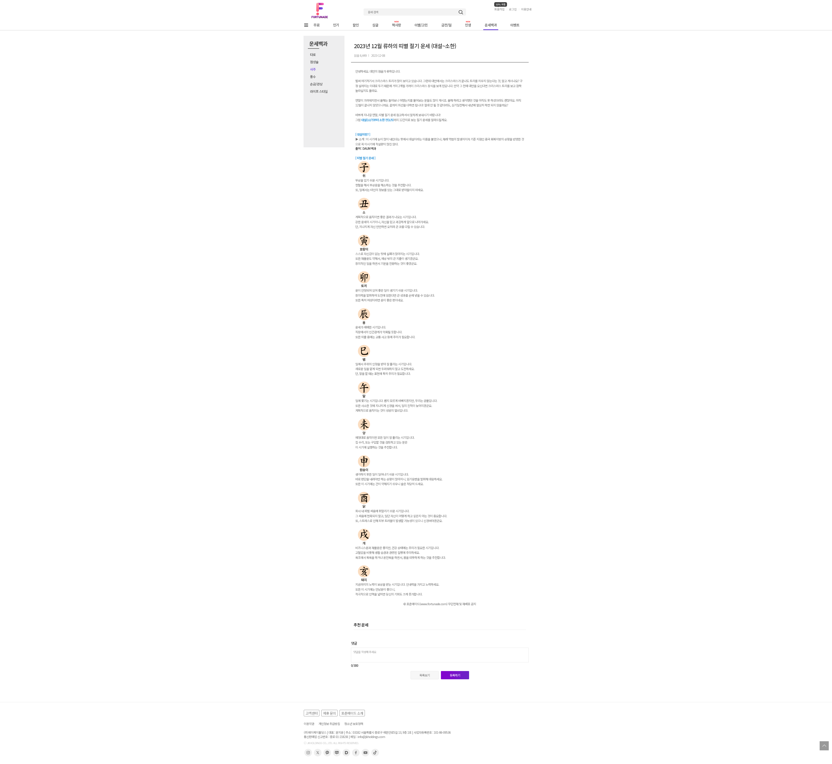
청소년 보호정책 (353, 724)
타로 (313, 54)
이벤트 (514, 25)
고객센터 (312, 713)
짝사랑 (396, 25)
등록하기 (455, 675)
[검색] (461, 12)
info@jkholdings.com (371, 737)
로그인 (513, 9)
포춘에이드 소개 (352, 713)
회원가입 (499, 9)
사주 (313, 69)
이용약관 (309, 724)
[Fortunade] (319, 10)
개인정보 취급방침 (329, 724)
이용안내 (526, 9)
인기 (336, 25)
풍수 (313, 76)
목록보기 (424, 675)
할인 (356, 25)
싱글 (375, 25)
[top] (824, 745)
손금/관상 (316, 84)
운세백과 (491, 25)
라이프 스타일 (319, 91)
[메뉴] (306, 25)
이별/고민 (421, 25)
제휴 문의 (329, 713)
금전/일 (446, 25)
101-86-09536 (442, 732)
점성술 (314, 62)
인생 (468, 25)
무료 (317, 25)
